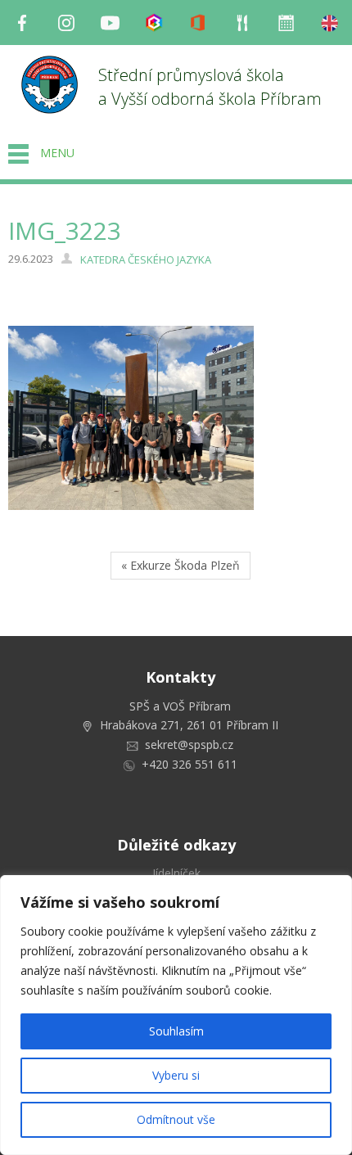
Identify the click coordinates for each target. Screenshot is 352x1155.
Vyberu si (176, 1075)
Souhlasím (176, 1031)
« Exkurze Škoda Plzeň (180, 565)
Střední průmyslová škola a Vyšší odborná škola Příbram (210, 87)
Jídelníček (176, 873)
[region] (176, 1015)
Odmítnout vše (176, 1119)
